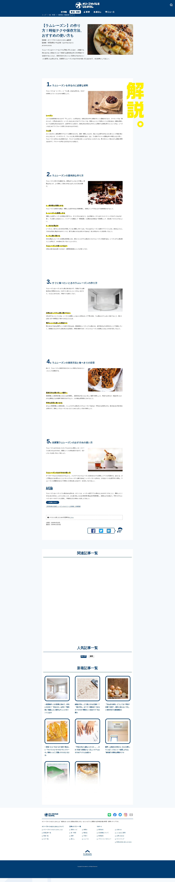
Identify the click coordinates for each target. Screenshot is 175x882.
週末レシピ (74, 829)
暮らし (73, 839)
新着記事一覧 (47, 832)
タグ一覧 (45, 839)
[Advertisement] (70, 599)
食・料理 (73, 832)
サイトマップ (120, 839)
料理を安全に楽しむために (124, 842)
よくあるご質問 (120, 832)
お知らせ (119, 829)
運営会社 (100, 829)
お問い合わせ (120, 836)
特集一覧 (45, 836)
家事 (72, 836)
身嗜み (85, 829)
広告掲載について (103, 832)
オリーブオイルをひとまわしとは (53, 829)
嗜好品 (85, 832)
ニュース (86, 839)
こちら (72, 517)
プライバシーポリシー (104, 839)
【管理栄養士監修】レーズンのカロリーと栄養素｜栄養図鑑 (63, 506)
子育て (85, 836)
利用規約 (100, 836)
